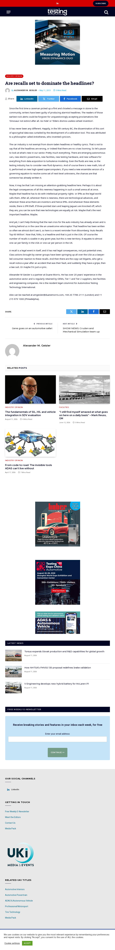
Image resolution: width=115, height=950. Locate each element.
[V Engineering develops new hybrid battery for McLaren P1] (13, 687)
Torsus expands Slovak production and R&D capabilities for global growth (64, 651)
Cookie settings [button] (12, 943)
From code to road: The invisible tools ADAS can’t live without (28, 467)
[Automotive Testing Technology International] (57, 12)
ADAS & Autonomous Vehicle (19, 901)
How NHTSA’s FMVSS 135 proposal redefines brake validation (57, 667)
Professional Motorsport (16, 906)
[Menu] (8, 12)
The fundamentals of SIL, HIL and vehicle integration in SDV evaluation (30, 414)
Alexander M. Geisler (25, 90)
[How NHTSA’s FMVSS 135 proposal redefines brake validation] (13, 671)
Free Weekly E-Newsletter (17, 811)
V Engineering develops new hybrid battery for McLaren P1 (56, 683)
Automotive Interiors (15, 889)
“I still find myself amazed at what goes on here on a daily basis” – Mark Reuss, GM (83, 415)
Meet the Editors (13, 817)
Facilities (64, 407)
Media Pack (10, 828)
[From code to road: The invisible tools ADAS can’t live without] (30, 442)
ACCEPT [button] (27, 943)
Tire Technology (12, 912)
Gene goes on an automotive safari (32, 328)
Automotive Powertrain (16, 895)
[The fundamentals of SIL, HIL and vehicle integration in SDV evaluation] (30, 389)
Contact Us (10, 823)
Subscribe (101, 3)
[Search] (106, 12)
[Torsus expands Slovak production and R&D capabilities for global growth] (13, 655)
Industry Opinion (14, 76)
